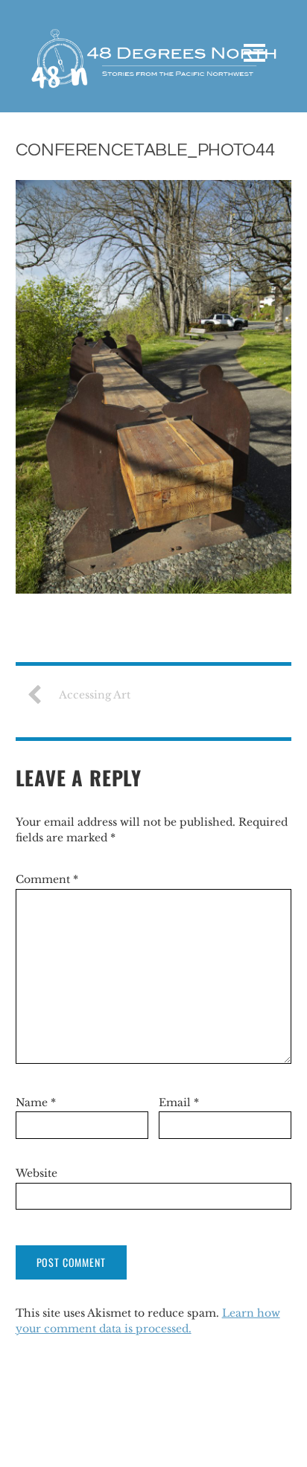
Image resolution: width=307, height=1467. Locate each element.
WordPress (126, 1444)
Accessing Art (94, 695)
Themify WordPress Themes (225, 1444)
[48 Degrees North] (153, 79)
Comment (47, 879)
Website (36, 1173)
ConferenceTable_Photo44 (145, 150)
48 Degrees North (66, 1428)
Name (36, 1102)
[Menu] (254, 53)
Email (179, 1102)
